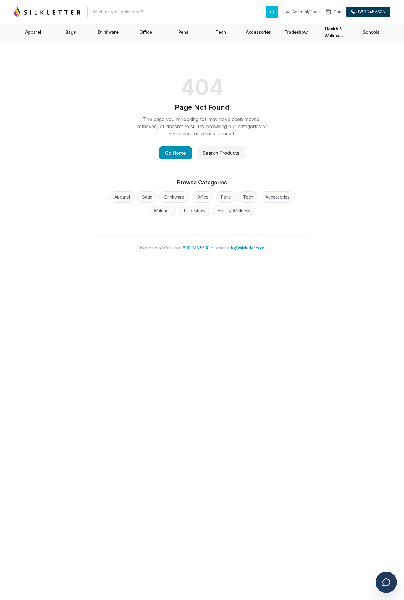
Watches (162, 210)
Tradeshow (194, 210)
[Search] (272, 12)
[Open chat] (386, 582)
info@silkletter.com (245, 247)
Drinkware (174, 196)
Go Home (175, 153)
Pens (226, 196)
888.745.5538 (196, 247)
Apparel (122, 196)
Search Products (221, 153)
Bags (147, 196)
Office (203, 196)
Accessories (278, 196)
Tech (248, 196)
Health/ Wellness (234, 210)
